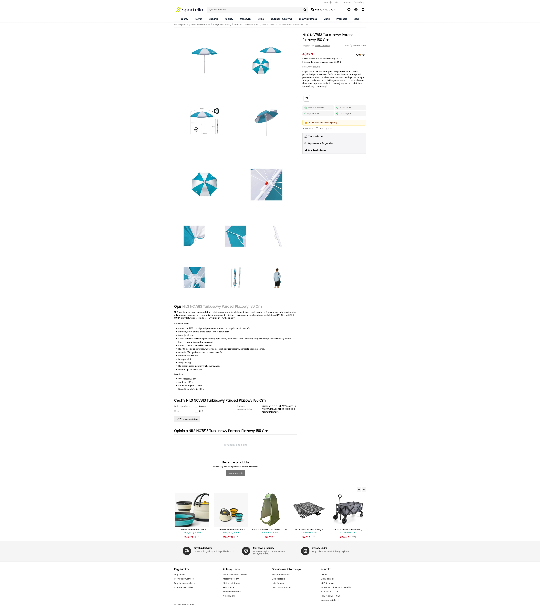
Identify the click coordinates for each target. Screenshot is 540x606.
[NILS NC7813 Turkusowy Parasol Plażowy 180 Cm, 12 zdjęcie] (277, 277)
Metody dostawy (231, 578)
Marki (337, 2)
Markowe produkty (263, 548)
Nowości (347, 2)
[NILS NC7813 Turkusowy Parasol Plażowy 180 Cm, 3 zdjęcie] (204, 122)
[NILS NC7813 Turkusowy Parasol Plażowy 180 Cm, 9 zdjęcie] (277, 236)
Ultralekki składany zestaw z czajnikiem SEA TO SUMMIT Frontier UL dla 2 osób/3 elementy (192, 529)
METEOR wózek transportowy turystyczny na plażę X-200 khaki (348, 529)
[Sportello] (190, 10)
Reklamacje (228, 587)
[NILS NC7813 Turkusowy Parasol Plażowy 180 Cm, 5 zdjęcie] (204, 184)
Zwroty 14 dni (319, 548)
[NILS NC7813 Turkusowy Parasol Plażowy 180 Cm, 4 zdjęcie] (266, 122)
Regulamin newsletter (185, 583)
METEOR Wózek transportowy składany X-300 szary (309, 529)
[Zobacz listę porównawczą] (342, 10)
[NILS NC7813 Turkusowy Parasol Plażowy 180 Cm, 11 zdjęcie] (235, 277)
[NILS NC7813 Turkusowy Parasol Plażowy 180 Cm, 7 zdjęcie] (194, 236)
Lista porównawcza (281, 587)
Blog (356, 19)
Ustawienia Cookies (183, 587)
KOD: (347, 45)
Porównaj (309, 128)
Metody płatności (231, 583)
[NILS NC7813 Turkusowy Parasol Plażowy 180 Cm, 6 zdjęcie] (266, 184)
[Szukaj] (304, 9)
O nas (324, 574)
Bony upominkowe (232, 591)
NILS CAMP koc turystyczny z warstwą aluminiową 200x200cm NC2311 (270, 529)
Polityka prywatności (184, 578)
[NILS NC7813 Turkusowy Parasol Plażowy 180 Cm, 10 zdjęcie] (194, 277)
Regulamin (179, 574)
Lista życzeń (278, 583)
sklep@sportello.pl (329, 600)
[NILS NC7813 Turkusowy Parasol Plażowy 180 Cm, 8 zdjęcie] (235, 236)
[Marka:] (360, 55)
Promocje (327, 2)
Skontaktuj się (328, 578)
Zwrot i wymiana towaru (235, 574)
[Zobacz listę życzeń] (349, 10)
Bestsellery (359, 2)
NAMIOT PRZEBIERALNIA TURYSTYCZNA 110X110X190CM (231, 529)
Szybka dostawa (203, 548)
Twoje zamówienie (281, 574)
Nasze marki (229, 595)
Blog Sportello (278, 578)
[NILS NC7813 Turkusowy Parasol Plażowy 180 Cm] (204, 60)
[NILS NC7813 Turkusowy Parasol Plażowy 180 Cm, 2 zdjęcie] (266, 60)
